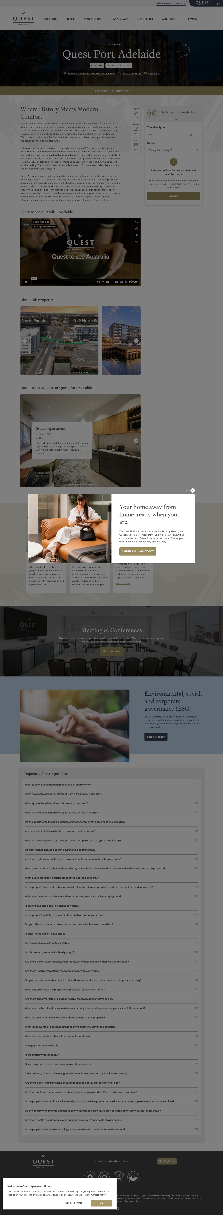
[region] (60, 1194)
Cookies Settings (73, 1202)
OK (101, 1203)
